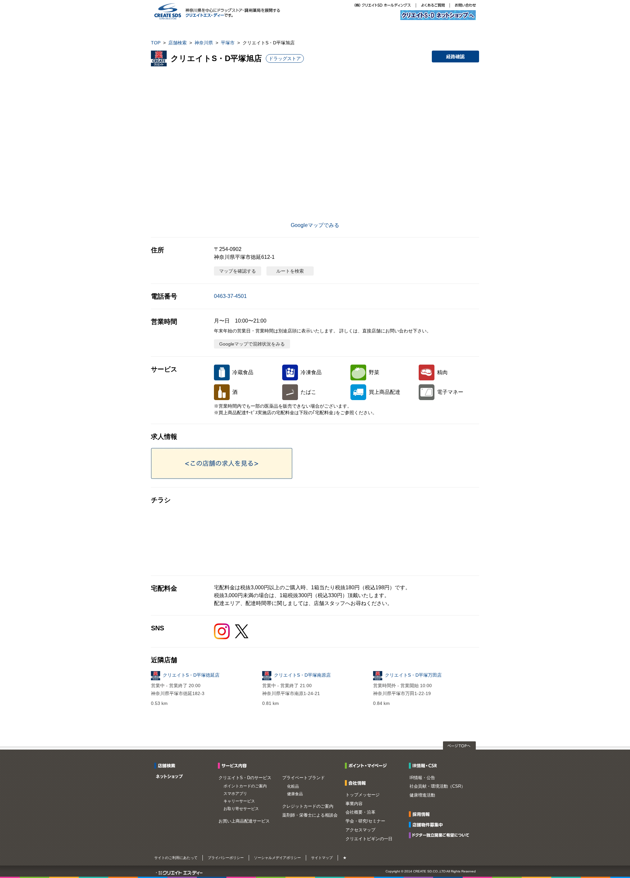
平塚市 (228, 42)
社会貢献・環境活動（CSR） (437, 786)
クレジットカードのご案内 (307, 806)
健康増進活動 (422, 795)
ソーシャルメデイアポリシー (277, 858)
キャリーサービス (239, 801)
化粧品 (293, 786)
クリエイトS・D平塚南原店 (302, 675)
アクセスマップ (360, 829)
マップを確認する (237, 271)
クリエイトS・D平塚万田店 (413, 675)
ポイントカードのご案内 (245, 786)
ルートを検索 (290, 271)
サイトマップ (322, 858)
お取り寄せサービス (241, 808)
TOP (155, 42)
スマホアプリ (235, 793)
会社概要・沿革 (360, 812)
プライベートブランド (303, 777)
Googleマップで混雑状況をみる (252, 344)
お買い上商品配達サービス (244, 821)
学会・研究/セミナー (365, 821)
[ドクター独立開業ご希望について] (440, 834)
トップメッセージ (363, 794)
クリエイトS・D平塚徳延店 (191, 675)
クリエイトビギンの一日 (369, 838)
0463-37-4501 (230, 296)
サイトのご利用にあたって (176, 858)
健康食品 (295, 794)
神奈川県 (204, 42)
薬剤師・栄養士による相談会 (310, 815)
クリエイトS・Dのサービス (245, 777)
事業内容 (354, 803)
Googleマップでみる (315, 225)
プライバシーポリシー (226, 858)
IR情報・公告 (422, 777)
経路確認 (455, 56)
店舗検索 (177, 42)
